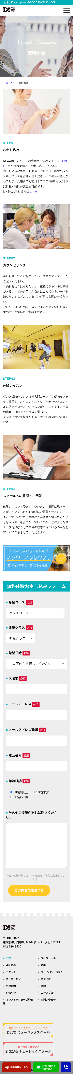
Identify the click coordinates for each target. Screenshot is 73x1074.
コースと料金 (13, 979)
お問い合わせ (48, 999)
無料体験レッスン (19, 1067)
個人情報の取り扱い (19, 875)
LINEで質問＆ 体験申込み (49, 1067)
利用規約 (11, 985)
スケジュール (48, 958)
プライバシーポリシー (53, 972)
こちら (33, 191)
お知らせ (11, 992)
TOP (8, 958)
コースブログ (48, 992)
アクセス (11, 972)
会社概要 (11, 965)
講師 (43, 985)
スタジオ (46, 979)
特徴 (43, 965)
